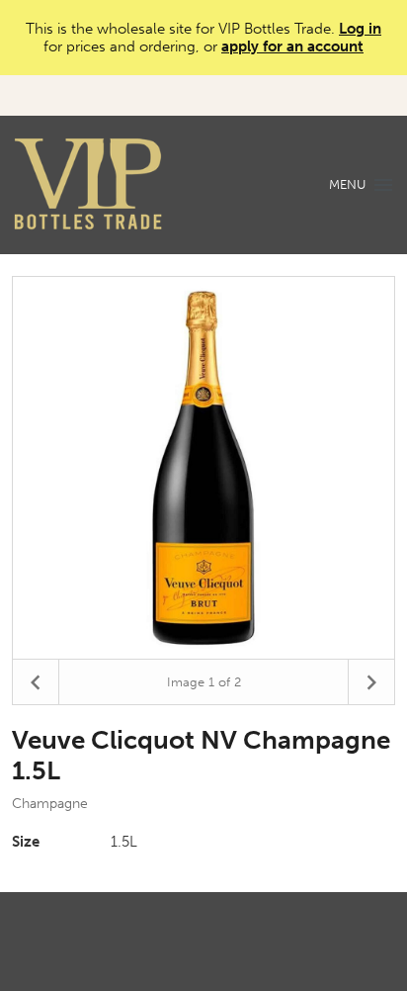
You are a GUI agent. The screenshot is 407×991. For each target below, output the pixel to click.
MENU (347, 184)
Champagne (50, 803)
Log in (360, 29)
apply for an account (292, 46)
